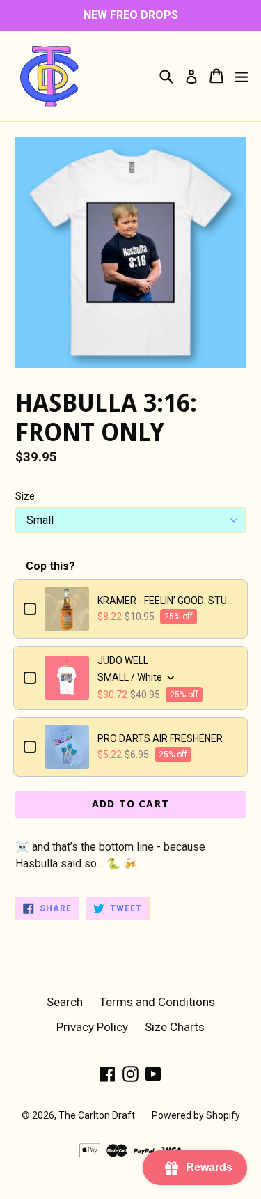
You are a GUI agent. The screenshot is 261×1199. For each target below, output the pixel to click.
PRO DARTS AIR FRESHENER (160, 738)
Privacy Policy (92, 1027)
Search (65, 1002)
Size (25, 496)
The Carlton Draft (96, 1115)
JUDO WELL (122, 660)
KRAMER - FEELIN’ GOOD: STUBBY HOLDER (167, 600)
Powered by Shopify (196, 1115)
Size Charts (175, 1027)
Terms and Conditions (157, 1002)
